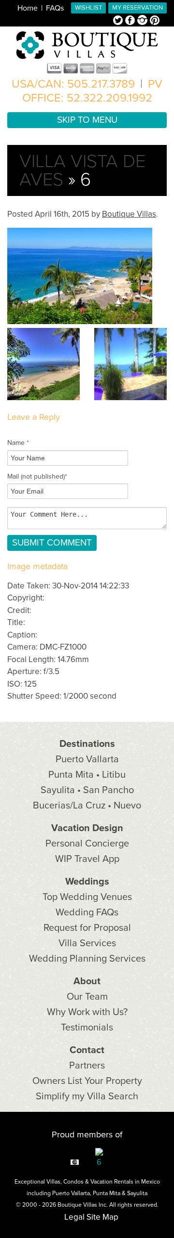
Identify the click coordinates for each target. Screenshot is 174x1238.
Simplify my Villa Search (87, 1096)
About (87, 981)
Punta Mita (106, 1193)
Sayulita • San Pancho (87, 790)
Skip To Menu (87, 120)
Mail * (37, 476)
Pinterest (155, 21)
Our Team (87, 997)
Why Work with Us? (87, 1012)
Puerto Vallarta (87, 759)
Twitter (119, 21)
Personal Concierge (87, 843)
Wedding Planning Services (87, 958)
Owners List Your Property (87, 1081)
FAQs (55, 8)
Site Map (102, 1217)
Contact (87, 1050)
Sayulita (137, 1193)
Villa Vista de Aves (82, 170)
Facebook (131, 21)
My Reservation (137, 8)
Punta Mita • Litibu (87, 775)
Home (27, 8)
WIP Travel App (87, 859)
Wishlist (88, 8)
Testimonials (87, 1027)
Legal (74, 1217)
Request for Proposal (87, 928)
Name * (18, 443)
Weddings (87, 881)
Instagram (143, 21)
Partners (87, 1065)
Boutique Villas (129, 214)
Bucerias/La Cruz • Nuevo (87, 805)
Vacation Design (87, 828)
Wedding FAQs (87, 912)
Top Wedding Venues (87, 897)
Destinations (87, 744)
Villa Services (87, 943)
